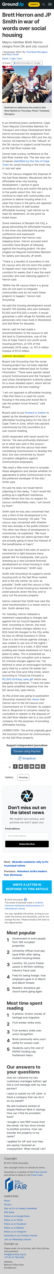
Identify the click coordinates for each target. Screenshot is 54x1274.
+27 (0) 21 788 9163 (14, 1257)
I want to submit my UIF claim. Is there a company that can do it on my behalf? (26, 1097)
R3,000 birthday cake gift (17, 679)
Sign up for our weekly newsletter (20, 1208)
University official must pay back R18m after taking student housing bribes (28, 954)
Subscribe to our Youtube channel (20, 1235)
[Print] (38, 767)
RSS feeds (9, 1212)
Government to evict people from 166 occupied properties (29, 942)
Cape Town (16, 58)
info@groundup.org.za (15, 1254)
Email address (12, 828)
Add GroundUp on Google (28, 63)
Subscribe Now (27, 844)
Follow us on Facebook (15, 1224)
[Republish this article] (43, 767)
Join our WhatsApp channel (17, 1239)
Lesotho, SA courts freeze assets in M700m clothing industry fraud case (28, 967)
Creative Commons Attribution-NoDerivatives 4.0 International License (24, 905)
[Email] (32, 767)
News (5, 58)
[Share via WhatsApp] (27, 767)
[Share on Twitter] (21, 767)
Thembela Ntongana (36, 52)
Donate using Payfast (27, 751)
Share (7, 63)
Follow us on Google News (17, 1216)
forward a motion (35, 412)
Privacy (7, 1204)
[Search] (43, 4)
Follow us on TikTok (13, 1220)
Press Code (36, 1175)
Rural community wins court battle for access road (29, 1041)
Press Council (40, 1172)
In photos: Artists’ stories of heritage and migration (28, 1015)
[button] (50, 4)
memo (35, 699)
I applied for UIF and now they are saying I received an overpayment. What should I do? (26, 1145)
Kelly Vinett (13, 54)
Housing (23, 777)
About (7, 1200)
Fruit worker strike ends (26, 1022)
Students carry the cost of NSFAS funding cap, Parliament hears (28, 1051)
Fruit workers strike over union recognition (26, 1032)
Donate (34, 4)
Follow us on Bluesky (14, 1227)
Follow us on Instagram (15, 1231)
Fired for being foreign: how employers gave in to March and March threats (29, 979)
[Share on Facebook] (15, 767)
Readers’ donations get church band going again (27, 989)
